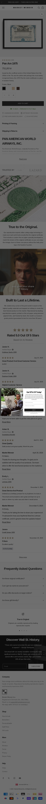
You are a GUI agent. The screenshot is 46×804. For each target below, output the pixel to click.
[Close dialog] (43, 390)
